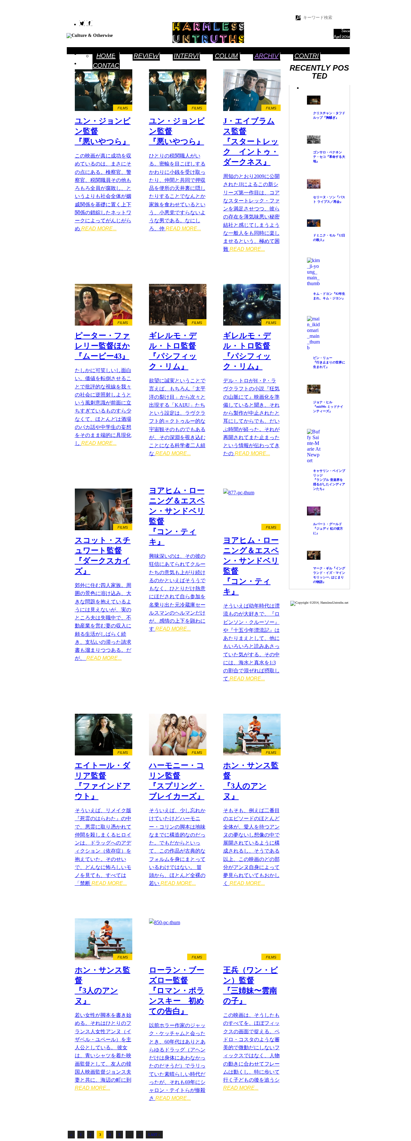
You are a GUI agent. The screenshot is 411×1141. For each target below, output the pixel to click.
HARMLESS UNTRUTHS (208, 32)
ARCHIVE (266, 56)
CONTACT (106, 66)
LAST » (154, 1135)
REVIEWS (146, 56)
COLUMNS (226, 56)
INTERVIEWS (186, 56)
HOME (106, 55)
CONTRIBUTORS (306, 56)
